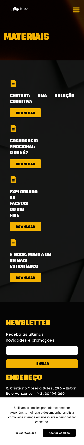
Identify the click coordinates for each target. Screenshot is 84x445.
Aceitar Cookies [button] (59, 432)
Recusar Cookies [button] (24, 432)
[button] (76, 10)
